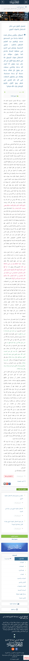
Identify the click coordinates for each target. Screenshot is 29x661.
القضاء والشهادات (21, 586)
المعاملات (21, 566)
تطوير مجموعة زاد (14, 659)
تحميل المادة (13, 96)
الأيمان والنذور (22, 582)
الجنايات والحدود (21, 578)
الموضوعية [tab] (7, 559)
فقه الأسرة (21, 570)
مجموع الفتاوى (14, 536)
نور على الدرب (20, 7)
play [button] (5, 92)
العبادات (22, 562)
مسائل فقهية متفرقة (21, 594)
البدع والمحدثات (20, 476)
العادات (22, 574)
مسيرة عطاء (14, 539)
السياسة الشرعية (22, 590)
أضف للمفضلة (20, 481)
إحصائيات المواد (13, 604)
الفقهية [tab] (20, 559)
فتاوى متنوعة (22, 598)
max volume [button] (23, 92)
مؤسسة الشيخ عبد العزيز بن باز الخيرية (14, 653)
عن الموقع (13, 609)
